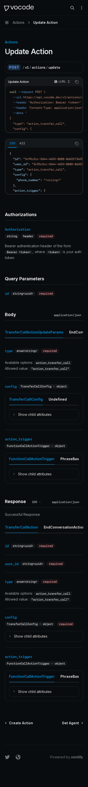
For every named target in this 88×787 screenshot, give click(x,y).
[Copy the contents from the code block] (77, 82)
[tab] (12, 143)
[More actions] (81, 7)
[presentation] (44, 109)
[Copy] (77, 67)
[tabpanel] (44, 171)
